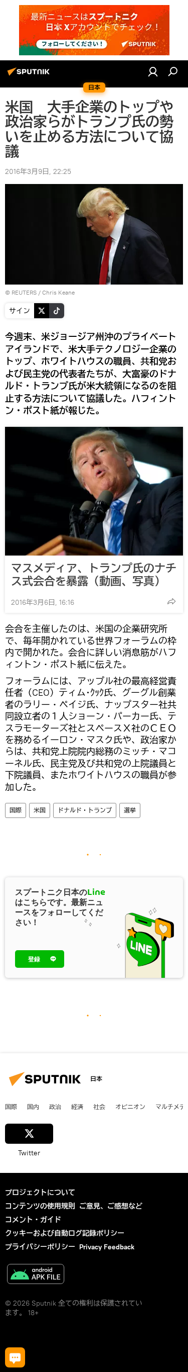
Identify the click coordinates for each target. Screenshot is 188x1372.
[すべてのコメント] (15, 1357)
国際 (16, 810)
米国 (40, 810)
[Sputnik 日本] (30, 75)
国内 (33, 1106)
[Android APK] (36, 1275)
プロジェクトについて (40, 1192)
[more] (171, 601)
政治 (55, 1106)
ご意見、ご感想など (110, 1206)
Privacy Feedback (106, 1246)
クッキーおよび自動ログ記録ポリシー (64, 1233)
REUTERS (24, 292)
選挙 (130, 810)
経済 (77, 1106)
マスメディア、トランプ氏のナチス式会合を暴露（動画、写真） (93, 575)
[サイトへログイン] (153, 71)
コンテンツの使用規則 (40, 1206)
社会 (99, 1106)
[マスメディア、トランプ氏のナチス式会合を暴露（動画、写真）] (94, 491)
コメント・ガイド (33, 1219)
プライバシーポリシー (40, 1246)
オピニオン (130, 1106)
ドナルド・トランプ (85, 810)
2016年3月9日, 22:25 (38, 171)
